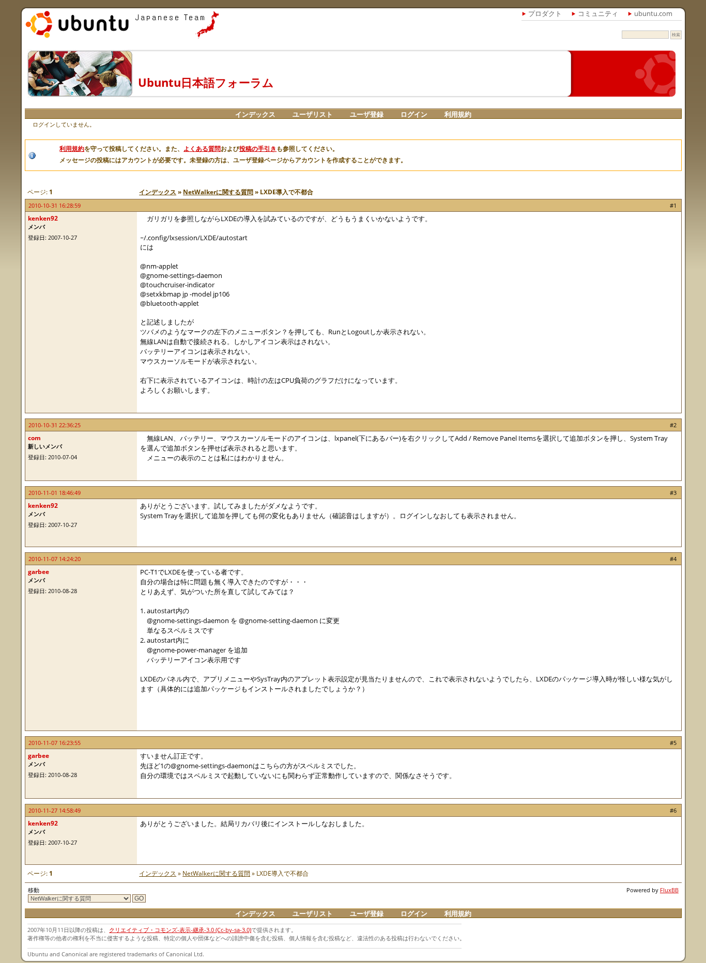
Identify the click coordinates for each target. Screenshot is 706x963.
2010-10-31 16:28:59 (54, 205)
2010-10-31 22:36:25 (54, 425)
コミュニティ (598, 13)
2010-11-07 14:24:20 (54, 559)
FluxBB (669, 890)
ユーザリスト (313, 114)
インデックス (255, 114)
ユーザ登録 (366, 114)
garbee (38, 571)
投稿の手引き (258, 148)
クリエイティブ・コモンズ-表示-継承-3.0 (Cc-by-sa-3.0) (180, 930)
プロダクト (545, 13)
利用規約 (457, 114)
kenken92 (43, 218)
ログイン (414, 114)
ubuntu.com (653, 13)
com (34, 437)
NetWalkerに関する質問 (218, 192)
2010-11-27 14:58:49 (54, 810)
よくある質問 (202, 148)
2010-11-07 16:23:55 (54, 743)
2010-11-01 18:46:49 (54, 492)
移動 (33, 890)
